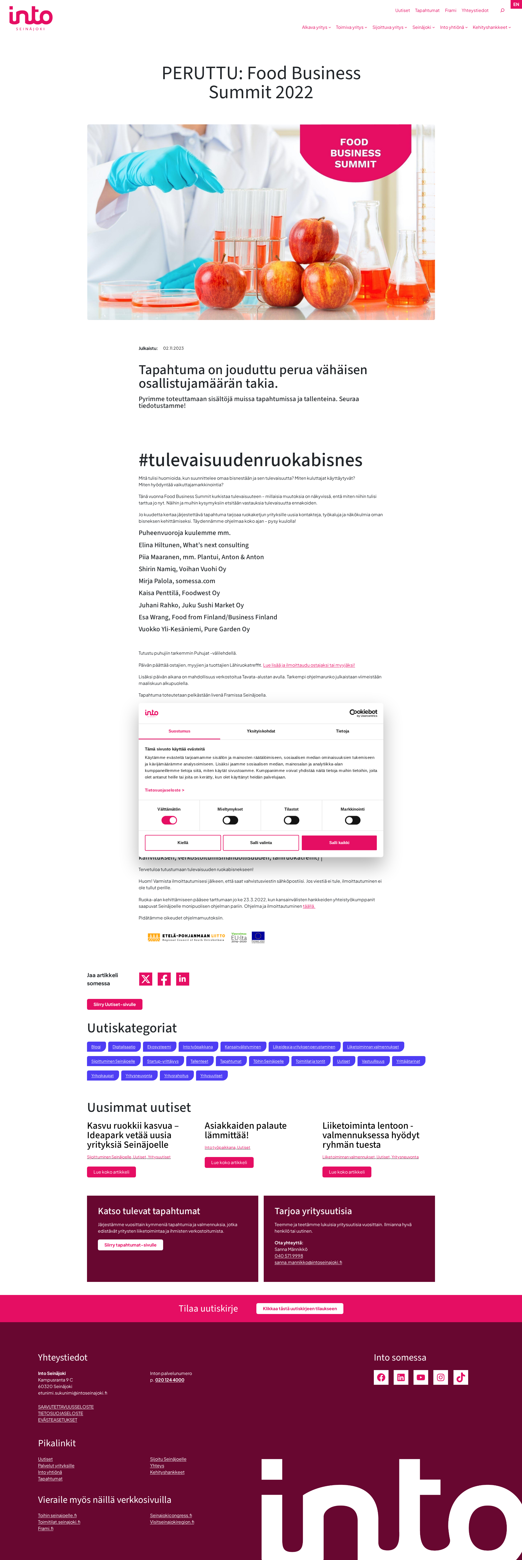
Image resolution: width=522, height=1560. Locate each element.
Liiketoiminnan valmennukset (373, 1046)
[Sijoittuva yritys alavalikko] (406, 27)
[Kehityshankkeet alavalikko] (509, 27)
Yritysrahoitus (176, 1075)
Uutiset (343, 1061)
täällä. (309, 906)
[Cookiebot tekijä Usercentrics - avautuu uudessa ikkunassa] (353, 713)
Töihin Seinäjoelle (268, 1061)
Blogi (96, 1046)
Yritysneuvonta (139, 1075)
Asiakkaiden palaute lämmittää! (246, 1130)
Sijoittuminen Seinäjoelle (113, 1061)
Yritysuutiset (211, 1075)
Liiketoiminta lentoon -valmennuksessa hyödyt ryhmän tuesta (371, 1135)
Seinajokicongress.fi (171, 1515)
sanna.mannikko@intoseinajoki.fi (308, 1262)
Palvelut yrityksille (56, 1465)
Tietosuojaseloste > (165, 790)
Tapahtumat (230, 1061)
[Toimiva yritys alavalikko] (366, 27)
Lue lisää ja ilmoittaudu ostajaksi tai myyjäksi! (309, 665)
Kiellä (183, 843)
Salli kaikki (339, 843)
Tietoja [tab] (342, 731)
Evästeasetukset (57, 1420)
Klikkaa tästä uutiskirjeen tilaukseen (300, 1308)
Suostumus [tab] (180, 731)
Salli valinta (261, 843)
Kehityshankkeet (167, 1472)
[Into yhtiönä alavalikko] (466, 27)
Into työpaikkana (198, 1046)
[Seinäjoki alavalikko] (433, 27)
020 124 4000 (169, 1380)
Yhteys (157, 1465)
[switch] (230, 820)
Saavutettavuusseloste (66, 1407)
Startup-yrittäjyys (163, 1061)
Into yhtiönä (50, 1472)
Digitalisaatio (124, 1046)
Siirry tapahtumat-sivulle (130, 1245)
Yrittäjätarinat (408, 1061)
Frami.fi (45, 1528)
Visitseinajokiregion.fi (172, 1522)
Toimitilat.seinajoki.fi (59, 1522)
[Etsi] (502, 10)
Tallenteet (199, 1061)
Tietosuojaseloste (60, 1413)
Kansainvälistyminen (243, 1046)
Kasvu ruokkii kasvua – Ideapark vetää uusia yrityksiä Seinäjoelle (133, 1135)
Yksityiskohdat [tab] (261, 731)
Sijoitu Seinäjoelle (168, 1459)
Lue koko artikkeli (115, 1173)
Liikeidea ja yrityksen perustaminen (304, 1046)
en (516, 4)
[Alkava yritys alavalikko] (329, 27)
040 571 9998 (289, 1256)
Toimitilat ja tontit (310, 1061)
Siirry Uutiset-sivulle (115, 1004)
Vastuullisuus (373, 1061)
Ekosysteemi (159, 1046)
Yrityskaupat (102, 1075)
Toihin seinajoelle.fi (57, 1515)
